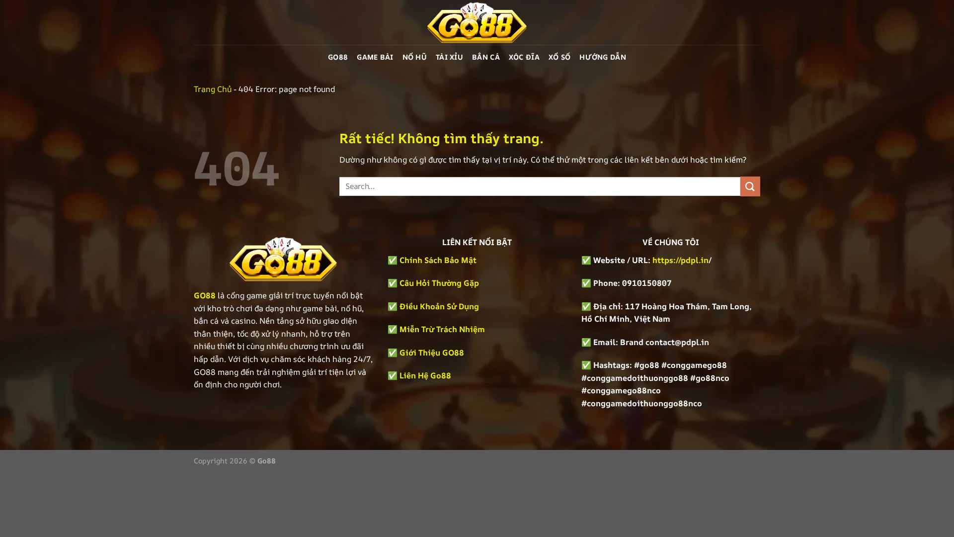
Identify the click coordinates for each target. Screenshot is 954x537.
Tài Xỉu (449, 57)
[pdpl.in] (477, 22)
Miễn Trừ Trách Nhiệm (442, 329)
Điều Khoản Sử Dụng (439, 306)
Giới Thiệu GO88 (431, 352)
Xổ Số (559, 57)
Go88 (338, 57)
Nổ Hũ (414, 57)
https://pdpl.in (680, 260)
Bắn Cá (486, 57)
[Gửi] (750, 186)
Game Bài (375, 57)
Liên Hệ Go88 (425, 375)
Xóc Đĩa (524, 57)
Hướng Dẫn (602, 57)
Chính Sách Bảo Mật (437, 260)
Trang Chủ (213, 89)
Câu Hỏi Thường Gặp (439, 282)
